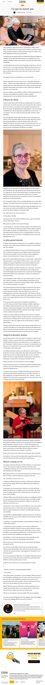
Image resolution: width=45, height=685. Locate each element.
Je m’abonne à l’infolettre (33, 661)
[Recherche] (34, 2)
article (6, 77)
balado (39, 597)
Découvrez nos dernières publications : (14, 619)
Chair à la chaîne (24, 640)
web (14, 613)
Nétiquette (38, 682)
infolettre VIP (14, 599)
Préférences (23, 681)
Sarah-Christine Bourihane (21, 12)
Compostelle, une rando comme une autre (10, 640)
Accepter (11, 681)
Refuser (17, 681)
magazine (27, 597)
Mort (19, 77)
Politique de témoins (39, 681)
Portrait (23, 5)
